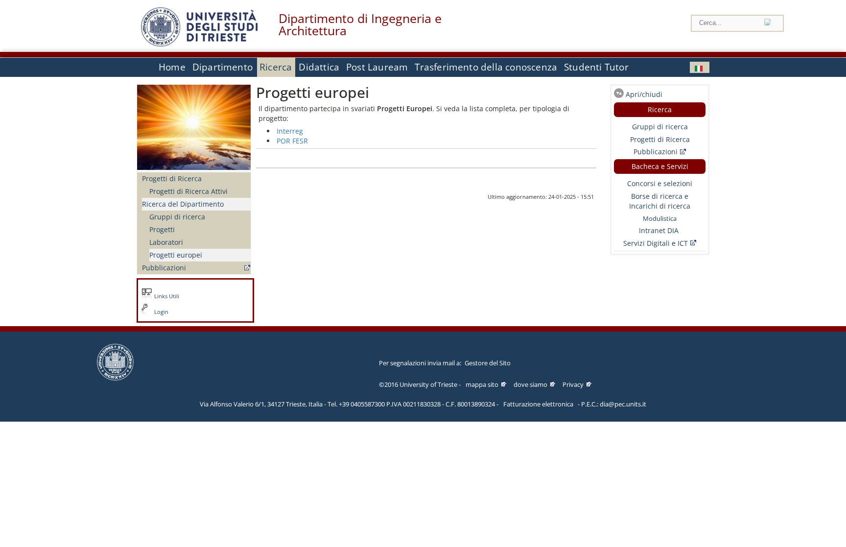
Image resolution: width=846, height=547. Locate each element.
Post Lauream (377, 67)
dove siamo (530, 384)
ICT (683, 243)
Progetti (162, 229)
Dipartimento (222, 67)
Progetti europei (175, 255)
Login (161, 312)
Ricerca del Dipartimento (183, 204)
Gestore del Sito (488, 362)
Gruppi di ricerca (177, 216)
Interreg (290, 131)
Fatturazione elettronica (538, 404)
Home (172, 67)
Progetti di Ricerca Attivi (188, 191)
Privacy (573, 384)
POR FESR (292, 140)
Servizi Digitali (647, 243)
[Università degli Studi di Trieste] (199, 43)
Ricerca (275, 67)
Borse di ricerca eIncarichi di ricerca (659, 201)
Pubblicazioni (164, 267)
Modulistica (660, 218)
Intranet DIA (659, 230)
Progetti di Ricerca (172, 178)
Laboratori (166, 242)
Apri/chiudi (644, 94)
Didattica (319, 67)
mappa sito (482, 384)
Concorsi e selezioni (659, 183)
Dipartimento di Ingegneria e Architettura (360, 24)
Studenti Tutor (596, 67)
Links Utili (166, 296)
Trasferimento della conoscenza (486, 67)
